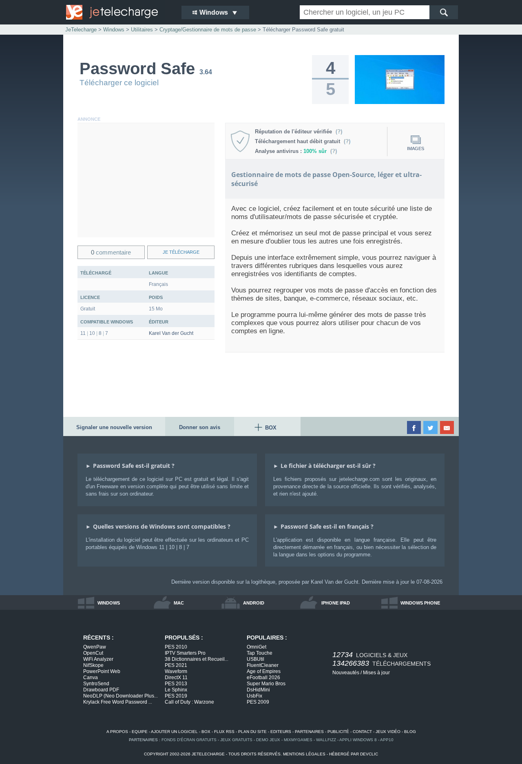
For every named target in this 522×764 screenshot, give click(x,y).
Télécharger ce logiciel (119, 82)
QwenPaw (94, 647)
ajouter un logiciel (174, 731)
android (253, 602)
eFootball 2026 (263, 677)
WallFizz (326, 739)
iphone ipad (335, 602)
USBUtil (255, 659)
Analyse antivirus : (291, 151)
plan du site (252, 731)
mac (179, 602)
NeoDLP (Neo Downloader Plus (120, 696)
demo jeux (268, 739)
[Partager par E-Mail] (447, 427)
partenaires (309, 731)
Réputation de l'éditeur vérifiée (295, 131)
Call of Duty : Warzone (189, 702)
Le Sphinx (176, 690)
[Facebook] (414, 427)
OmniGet (256, 647)
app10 (387, 739)
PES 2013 (176, 683)
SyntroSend (96, 683)
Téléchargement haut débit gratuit (299, 141)
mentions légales (304, 754)
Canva (90, 677)
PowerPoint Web (101, 671)
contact (362, 731)
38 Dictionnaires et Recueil (196, 659)
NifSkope (93, 665)
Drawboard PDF (101, 690)
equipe (140, 731)
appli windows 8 (358, 739)
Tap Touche (259, 653)
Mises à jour (376, 672)
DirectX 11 (176, 677)
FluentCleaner (263, 665)
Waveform (176, 671)
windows (108, 602)
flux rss (224, 731)
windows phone (420, 602)
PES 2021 (176, 665)
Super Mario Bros (266, 683)
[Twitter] (430, 427)
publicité (338, 731)
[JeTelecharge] (118, 12)
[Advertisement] (146, 180)
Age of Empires (264, 671)
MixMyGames (298, 739)
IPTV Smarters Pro (185, 653)
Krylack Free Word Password (117, 702)
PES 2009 (258, 702)
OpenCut (93, 653)
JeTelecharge (81, 30)
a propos (117, 731)
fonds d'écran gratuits (189, 739)
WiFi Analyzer (98, 659)
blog (410, 731)
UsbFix (254, 696)
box (205, 731)
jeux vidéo (388, 731)
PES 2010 (176, 647)
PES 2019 (176, 696)
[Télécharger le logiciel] (400, 102)
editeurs (280, 731)
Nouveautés (345, 672)
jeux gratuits (236, 739)
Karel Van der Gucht (171, 333)
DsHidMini (258, 690)
